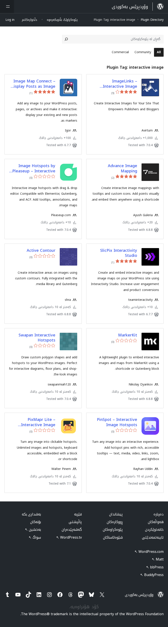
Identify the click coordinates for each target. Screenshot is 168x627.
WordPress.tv (69, 537)
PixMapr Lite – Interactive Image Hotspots (38, 422)
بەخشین (33, 529)
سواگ (35, 537)
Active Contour (41, 250)
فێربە (78, 514)
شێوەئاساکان (113, 537)
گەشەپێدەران (72, 529)
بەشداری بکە (31, 514)
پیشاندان (116, 514)
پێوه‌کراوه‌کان (113, 529)
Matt (158, 559)
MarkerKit (127, 335)
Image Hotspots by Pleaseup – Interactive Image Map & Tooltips (33, 168)
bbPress (155, 567)
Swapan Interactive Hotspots (37, 338)
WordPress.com (149, 551)
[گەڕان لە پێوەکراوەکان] (66, 39)
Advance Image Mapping (122, 168)
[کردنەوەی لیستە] (7, 6)
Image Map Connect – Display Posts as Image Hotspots (33, 84)
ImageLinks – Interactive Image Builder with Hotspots (116, 84)
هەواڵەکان (156, 521)
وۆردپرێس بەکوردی (139, 594)
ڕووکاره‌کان (115, 521)
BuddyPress (152, 574)
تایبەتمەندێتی (153, 537)
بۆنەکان (35, 521)
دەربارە (159, 514)
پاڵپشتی (75, 521)
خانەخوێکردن (154, 529)
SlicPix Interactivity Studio (118, 253)
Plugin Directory (152, 20)
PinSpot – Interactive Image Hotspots (117, 422)
